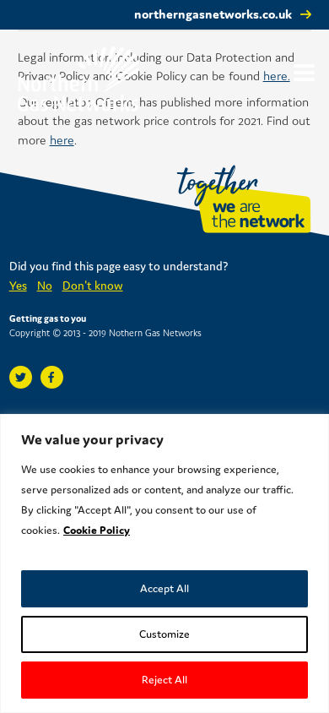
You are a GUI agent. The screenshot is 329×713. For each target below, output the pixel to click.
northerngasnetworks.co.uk (213, 14)
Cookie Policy (96, 530)
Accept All (164, 588)
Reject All (164, 679)
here (62, 140)
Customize (164, 634)
